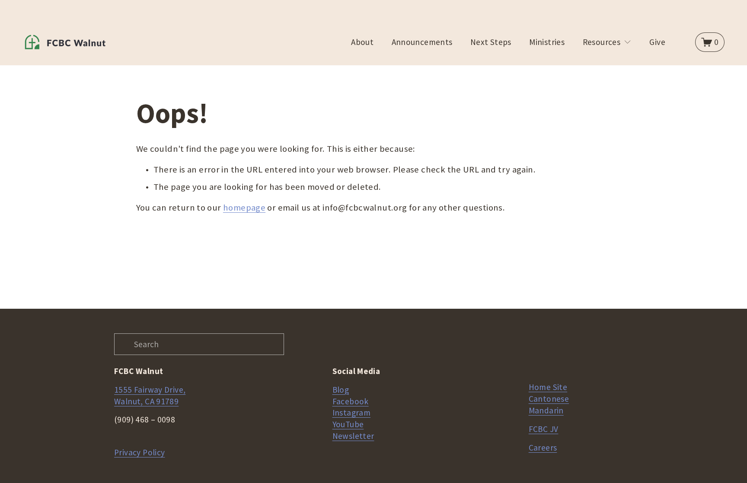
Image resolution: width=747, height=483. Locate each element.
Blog (340, 389)
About (362, 42)
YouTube (348, 424)
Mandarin (546, 410)
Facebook (350, 401)
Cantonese (549, 398)
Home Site (548, 387)
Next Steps (490, 42)
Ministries (547, 42)
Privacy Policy (139, 452)
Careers (543, 447)
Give (657, 42)
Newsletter (353, 436)
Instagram (351, 412)
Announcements (422, 42)
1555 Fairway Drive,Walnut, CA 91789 (149, 395)
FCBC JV (544, 429)
